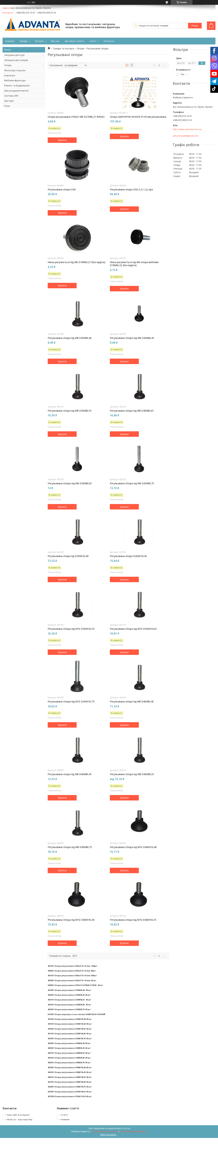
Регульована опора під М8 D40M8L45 (69, 774)
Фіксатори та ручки (15, 70)
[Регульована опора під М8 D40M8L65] (139, 386)
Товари (23, 41)
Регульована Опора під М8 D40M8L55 (132, 774)
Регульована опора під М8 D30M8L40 (69, 338)
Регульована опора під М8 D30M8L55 (69, 410)
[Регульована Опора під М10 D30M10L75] (77, 677)
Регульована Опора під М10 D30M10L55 (71, 628)
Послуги (39, 41)
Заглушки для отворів (16, 60)
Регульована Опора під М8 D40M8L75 (70, 847)
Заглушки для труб (14, 55)
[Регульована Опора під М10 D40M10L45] (77, 895)
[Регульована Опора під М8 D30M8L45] (139, 313)
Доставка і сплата (74, 41)
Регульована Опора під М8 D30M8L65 (70, 483)
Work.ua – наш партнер (19, 1119)
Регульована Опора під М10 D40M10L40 (133, 847)
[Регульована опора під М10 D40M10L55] (139, 895)
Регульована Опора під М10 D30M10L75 (71, 701)
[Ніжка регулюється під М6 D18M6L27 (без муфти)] (77, 238)
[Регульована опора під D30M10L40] (77, 532)
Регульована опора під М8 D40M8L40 (132, 701)
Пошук (194, 25)
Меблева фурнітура (15, 80)
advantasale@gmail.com (185, 135)
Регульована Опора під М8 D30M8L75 (132, 483)
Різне (7, 105)
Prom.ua (126, 1128)
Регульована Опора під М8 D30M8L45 (132, 338)
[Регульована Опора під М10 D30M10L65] (139, 604)
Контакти (109, 41)
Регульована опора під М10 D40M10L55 (133, 919)
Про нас (55, 41)
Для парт (9, 100)
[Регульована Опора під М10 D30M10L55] (77, 604)
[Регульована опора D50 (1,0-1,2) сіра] (139, 165)
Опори (7, 65)
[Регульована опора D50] (77, 165)
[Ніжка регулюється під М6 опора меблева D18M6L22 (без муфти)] (139, 238)
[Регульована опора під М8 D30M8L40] (77, 313)
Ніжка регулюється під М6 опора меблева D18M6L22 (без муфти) (134, 264)
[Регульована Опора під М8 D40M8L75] (77, 823)
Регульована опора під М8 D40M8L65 (132, 410)
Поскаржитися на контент (104, 1131)
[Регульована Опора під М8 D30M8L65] (77, 459)
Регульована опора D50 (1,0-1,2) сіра (131, 189)
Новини (65, 1119)
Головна (9, 41)
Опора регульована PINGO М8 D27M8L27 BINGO (76, 116)
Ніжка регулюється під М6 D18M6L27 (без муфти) (76, 262)
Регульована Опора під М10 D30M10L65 (133, 628)
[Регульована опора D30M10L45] (139, 532)
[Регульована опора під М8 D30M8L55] (77, 386)
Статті (92, 41)
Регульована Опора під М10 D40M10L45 (71, 919)
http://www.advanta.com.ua (187, 129)
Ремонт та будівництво (17, 85)
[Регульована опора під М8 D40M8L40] (139, 677)
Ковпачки (9, 75)
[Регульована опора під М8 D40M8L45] (77, 750)
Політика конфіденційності (133, 1131)
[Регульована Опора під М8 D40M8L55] (139, 750)
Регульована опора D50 (62, 189)
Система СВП (11, 95)
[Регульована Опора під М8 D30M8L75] (139, 459)
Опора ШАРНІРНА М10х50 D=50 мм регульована (138, 116)
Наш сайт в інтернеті (18, 1114)
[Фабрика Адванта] (32, 25)
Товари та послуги (63, 48)
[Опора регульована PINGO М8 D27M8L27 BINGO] (77, 92)
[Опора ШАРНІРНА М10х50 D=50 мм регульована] (139, 92)
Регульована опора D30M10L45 (128, 556)
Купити (62, 140)
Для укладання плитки (16, 90)
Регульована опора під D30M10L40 (68, 556)
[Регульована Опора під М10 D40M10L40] (139, 823)
